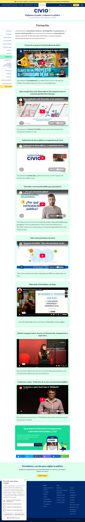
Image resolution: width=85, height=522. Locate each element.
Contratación (46, 499)
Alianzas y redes (7, 44)
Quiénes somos (7, 37)
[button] (14, 518)
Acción (21, 5)
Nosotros (42, 5)
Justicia (45, 496)
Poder (44, 506)
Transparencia (47, 504)
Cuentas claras (7, 40)
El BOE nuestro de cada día (48, 488)
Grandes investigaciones (9, 5)
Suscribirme (38, 444)
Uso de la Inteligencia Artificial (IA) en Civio (7, 65)
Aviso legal (57, 520)
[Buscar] (71, 5)
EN (68, 5)
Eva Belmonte (32, 80)
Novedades (8, 34)
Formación (8, 56)
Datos (36, 5)
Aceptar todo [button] (8, 514)
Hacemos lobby (7, 47)
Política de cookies (76, 520)
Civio (42, 322)
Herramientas (28, 5)
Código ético (7, 60)
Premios (9, 53)
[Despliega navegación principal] (82, 5)
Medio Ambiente (47, 501)
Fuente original (59, 322)
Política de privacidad (66, 520)
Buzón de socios (6, 83)
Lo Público (46, 492)
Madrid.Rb (50, 322)
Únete (76, 5)
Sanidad (45, 494)
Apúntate (63, 5)
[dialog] (14, 499)
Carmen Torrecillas (34, 129)
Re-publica (8, 70)
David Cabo (32, 175)
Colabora (8, 73)
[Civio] (42, 11)
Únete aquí (8, 86)
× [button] (24, 480)
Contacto (8, 77)
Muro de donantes (6, 80)
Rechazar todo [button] (19, 514)
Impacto (9, 50)
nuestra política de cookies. (10, 497)
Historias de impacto (62, 490)
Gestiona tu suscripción (73, 510)
